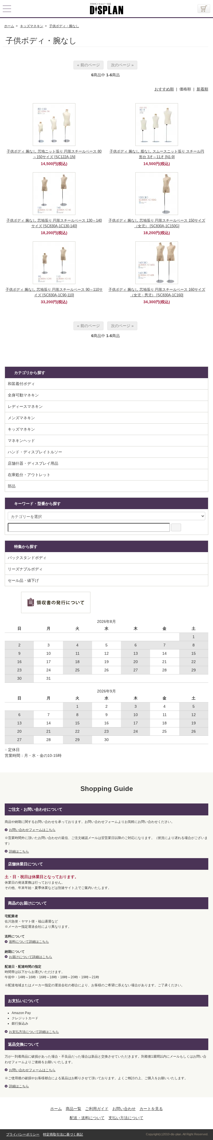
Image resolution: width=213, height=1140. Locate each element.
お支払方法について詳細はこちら (34, 1032)
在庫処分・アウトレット (29, 474)
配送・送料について (87, 1118)
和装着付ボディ (21, 383)
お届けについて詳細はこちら (30, 957)
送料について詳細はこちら (29, 942)
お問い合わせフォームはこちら (32, 830)
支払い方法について (125, 1118)
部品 (12, 486)
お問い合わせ (124, 1108)
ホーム (56, 1108)
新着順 (202, 89)
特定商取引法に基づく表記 (63, 1134)
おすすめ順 (164, 89)
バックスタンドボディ (27, 557)
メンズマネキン (21, 418)
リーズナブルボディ (25, 569)
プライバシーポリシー (22, 1134)
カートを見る (151, 1108)
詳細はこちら (19, 851)
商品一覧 (73, 1108)
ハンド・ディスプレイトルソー (35, 452)
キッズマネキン (21, 429)
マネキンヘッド (21, 440)
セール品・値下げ (23, 580)
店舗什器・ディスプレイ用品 (33, 463)
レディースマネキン (25, 406)
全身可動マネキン (23, 395)
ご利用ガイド (96, 1108)
